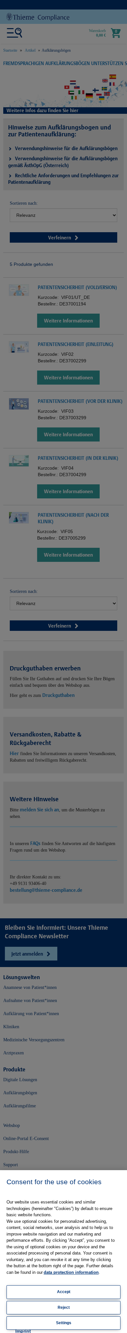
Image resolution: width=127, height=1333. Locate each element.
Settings (63, 1323)
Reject (64, 1307)
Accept (63, 1292)
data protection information (71, 1272)
